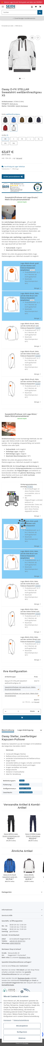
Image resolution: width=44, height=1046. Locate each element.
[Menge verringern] (5, 711)
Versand (19, 158)
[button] (32, 7)
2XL (6, 143)
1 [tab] (20, 78)
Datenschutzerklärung (21, 1020)
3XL (14, 143)
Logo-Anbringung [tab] (25, 730)
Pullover (22, 780)
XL (39, 139)
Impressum (7, 1020)
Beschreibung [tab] (8, 730)
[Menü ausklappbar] (3, 5)
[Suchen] (39, 12)
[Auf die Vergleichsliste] (32, 37)
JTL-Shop (25, 1043)
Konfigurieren (22, 1032)
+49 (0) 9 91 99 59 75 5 (17, 941)
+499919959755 (15, 943)
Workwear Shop (24, 957)
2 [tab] (22, 78)
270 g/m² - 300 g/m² (25, 788)
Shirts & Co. (14, 104)
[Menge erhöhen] (38, 711)
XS (6, 139)
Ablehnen (22, 1038)
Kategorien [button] (7, 892)
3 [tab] (24, 78)
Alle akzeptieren (22, 1026)
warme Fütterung (24, 784)
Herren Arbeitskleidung (26, 792)
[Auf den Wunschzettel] (37, 37)
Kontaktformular (8, 985)
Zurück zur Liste (8, 26)
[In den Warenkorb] (3, 32)
